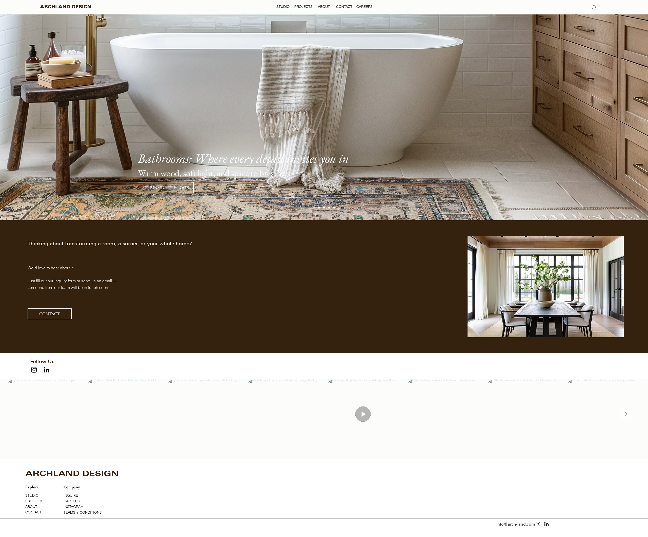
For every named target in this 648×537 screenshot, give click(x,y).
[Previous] (14, 117)
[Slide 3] (329, 208)
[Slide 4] (314, 208)
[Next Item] (626, 414)
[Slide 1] (334, 208)
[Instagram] (34, 370)
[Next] (633, 117)
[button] (63, 361)
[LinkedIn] (46, 370)
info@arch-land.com (515, 524)
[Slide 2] (324, 208)
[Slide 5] (319, 208)
